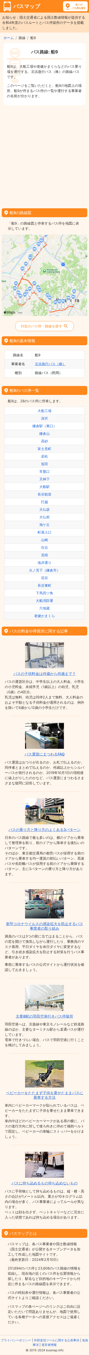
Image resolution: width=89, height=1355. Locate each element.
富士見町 (44, 449)
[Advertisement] (44, 155)
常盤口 (44, 471)
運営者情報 (49, 1345)
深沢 (44, 418)
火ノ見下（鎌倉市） (44, 570)
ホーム (8, 38)
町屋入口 (44, 532)
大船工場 (44, 411)
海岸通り (44, 562)
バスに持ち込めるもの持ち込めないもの (44, 1183)
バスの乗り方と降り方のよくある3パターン (44, 830)
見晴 (44, 555)
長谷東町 (44, 585)
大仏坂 (44, 509)
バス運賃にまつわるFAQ (45, 754)
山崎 (44, 540)
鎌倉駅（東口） (44, 426)
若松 (44, 456)
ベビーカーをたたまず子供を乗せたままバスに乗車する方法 (44, 1095)
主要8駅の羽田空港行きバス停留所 (44, 1016)
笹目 (44, 578)
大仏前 (44, 517)
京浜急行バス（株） (50, 364)
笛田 (44, 464)
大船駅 (44, 487)
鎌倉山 (44, 433)
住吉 (44, 547)
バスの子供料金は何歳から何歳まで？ (44, 674)
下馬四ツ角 (44, 593)
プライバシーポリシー (16, 1340)
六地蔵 (44, 608)
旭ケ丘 (44, 524)
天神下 (44, 479)
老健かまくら (44, 616)
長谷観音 (44, 494)
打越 (44, 502)
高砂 (44, 441)
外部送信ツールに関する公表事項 (56, 1340)
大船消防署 (44, 600)
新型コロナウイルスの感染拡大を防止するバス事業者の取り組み (44, 926)
